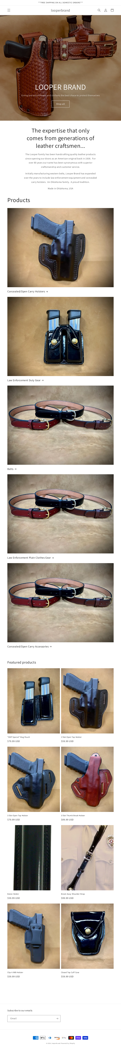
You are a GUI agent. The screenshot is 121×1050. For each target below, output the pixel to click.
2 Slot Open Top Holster (71, 737)
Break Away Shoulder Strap (73, 894)
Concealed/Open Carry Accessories (28, 646)
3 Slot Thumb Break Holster (73, 815)
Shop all (60, 103)
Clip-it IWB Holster (15, 972)
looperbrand (56, 1043)
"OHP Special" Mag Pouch (18, 737)
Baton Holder (13, 894)
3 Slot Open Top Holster (17, 815)
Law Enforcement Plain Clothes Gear (29, 557)
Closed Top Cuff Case (70, 972)
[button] (9, 10)
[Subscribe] (57, 1018)
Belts (10, 469)
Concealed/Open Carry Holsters (26, 291)
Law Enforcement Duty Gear (24, 380)
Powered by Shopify (68, 1043)
